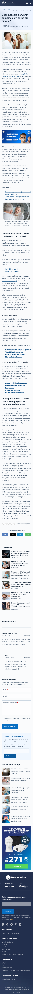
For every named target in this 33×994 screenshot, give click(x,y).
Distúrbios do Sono (9, 27)
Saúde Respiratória (8, 979)
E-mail (5, 696)
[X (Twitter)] (13, 534)
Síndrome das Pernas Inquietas (12, 954)
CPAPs (4, 965)
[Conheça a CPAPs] (9, 887)
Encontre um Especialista (10, 933)
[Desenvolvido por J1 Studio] (16, 993)
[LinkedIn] (20, 534)
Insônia (4, 947)
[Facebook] (5, 534)
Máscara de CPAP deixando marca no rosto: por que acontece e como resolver (21, 574)
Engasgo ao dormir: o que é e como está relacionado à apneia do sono (20, 818)
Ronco (18, 27)
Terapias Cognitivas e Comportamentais (16, 970)
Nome (5, 689)
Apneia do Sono (7, 942)
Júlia (6, 655)
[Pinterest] (16, 924)
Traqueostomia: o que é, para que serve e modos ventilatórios (20, 790)
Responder (27, 635)
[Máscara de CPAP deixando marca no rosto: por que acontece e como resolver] (6, 575)
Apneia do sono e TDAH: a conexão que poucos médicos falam (20, 594)
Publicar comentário (10, 726)
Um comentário (25, 578)
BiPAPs (4, 963)
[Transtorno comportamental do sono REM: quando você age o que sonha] (6, 585)
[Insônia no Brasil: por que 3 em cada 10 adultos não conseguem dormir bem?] (6, 554)
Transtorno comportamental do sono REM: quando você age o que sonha (21, 584)
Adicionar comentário (10, 703)
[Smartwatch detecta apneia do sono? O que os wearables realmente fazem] (6, 606)
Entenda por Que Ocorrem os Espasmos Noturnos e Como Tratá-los (20, 771)
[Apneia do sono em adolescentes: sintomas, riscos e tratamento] (6, 565)
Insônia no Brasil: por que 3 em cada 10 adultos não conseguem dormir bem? (20, 553)
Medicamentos (7, 968)
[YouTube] (11, 924)
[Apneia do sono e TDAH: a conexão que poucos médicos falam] (6, 596)
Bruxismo (5, 944)
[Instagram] (3, 924)
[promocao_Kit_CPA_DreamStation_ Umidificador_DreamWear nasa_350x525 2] (16, 848)
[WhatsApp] (28, 534)
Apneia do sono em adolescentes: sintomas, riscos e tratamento (19, 563)
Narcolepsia (6, 949)
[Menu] (27, 3)
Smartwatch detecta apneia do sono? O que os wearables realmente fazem (20, 605)
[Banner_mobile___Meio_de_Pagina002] (16, 136)
